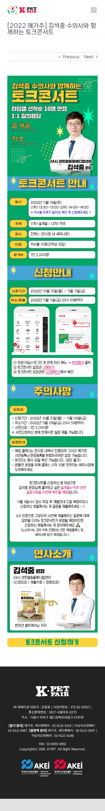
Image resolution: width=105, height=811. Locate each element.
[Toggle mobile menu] (94, 10)
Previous (71, 56)
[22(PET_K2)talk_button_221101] (52, 640)
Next (89, 56)
